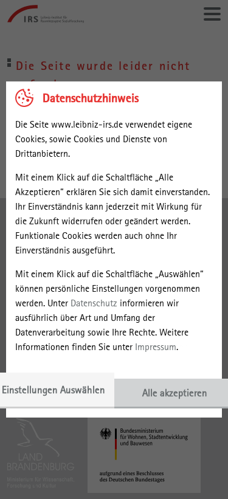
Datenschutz (94, 303)
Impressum (155, 347)
